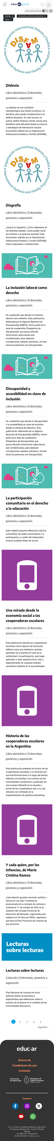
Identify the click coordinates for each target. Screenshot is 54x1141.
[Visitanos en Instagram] (27, 1106)
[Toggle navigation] (2, 1)
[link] (49, 4)
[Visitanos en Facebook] (15, 1106)
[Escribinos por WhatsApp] (33, 1116)
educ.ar (12, 1127)
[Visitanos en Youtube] (21, 1116)
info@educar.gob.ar (34, 1136)
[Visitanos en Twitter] (39, 1106)
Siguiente (43, 1027)
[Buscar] (42, 4)
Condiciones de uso (24, 1065)
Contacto (24, 1070)
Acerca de (24, 1060)
